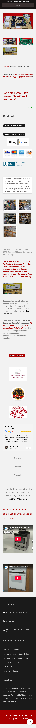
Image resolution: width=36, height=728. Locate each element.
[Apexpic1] (10, 205)
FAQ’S (16, 663)
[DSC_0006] (10, 231)
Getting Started (10, 667)
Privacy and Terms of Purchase (16, 658)
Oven (8, 66)
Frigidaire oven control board (25, 76)
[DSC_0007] (24, 218)
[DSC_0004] (10, 218)
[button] (29, 448)
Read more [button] (23, 444)
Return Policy (24, 654)
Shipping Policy (10, 654)
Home (4, 66)
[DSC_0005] (24, 205)
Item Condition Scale (12, 671)
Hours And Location (12, 650)
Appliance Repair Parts (11, 76)
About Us (8, 663)
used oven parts (18, 77)
